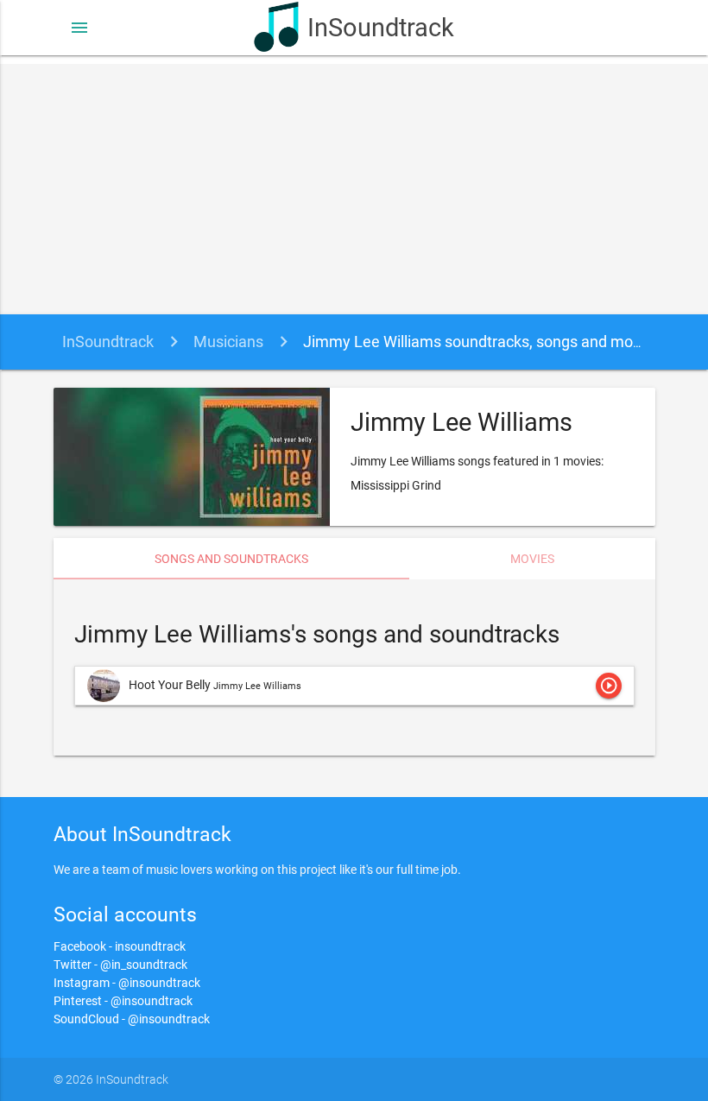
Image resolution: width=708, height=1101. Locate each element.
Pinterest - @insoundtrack (123, 1001)
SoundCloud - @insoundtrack (132, 1019)
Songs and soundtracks (231, 559)
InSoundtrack (380, 27)
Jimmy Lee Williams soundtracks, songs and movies (482, 341)
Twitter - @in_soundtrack (120, 964)
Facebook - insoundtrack (120, 946)
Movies (532, 559)
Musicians (228, 341)
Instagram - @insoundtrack (127, 983)
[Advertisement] (354, 185)
